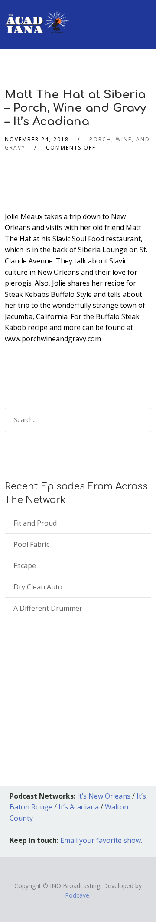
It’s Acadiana (78, 807)
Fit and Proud (35, 523)
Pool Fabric (31, 544)
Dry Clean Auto (37, 587)
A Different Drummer (47, 608)
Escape (24, 565)
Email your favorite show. (101, 840)
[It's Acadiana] (37, 16)
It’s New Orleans (103, 796)
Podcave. (78, 895)
